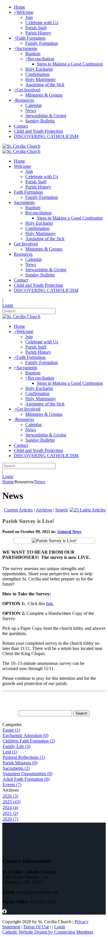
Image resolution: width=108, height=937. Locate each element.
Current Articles (18, 509)
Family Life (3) (16, 746)
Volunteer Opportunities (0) (27, 773)
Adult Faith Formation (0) (26, 779)
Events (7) (12, 784)
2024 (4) (10, 807)
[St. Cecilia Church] (21, 146)
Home (8, 481)
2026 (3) (10, 796)
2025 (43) (11, 801)
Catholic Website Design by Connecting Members (47, 932)
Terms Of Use (36, 926)
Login (7, 305)
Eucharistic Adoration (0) (25, 735)
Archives (44, 509)
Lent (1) (10, 751)
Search (61, 509)
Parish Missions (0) (20, 762)
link (49, 603)
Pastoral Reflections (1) (24, 757)
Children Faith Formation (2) (29, 740)
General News (69, 532)
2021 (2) (10, 813)
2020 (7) (10, 819)
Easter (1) (11, 730)
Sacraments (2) (16, 768)
